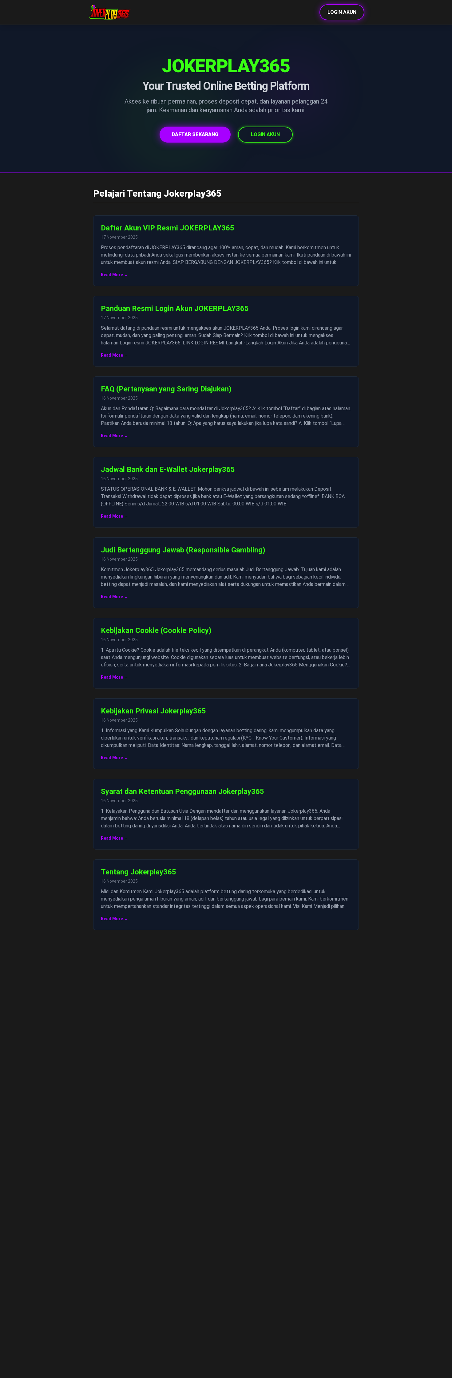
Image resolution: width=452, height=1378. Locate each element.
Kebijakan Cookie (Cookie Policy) (156, 630)
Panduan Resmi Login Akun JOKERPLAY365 (175, 308)
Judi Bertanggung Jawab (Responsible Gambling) (183, 550)
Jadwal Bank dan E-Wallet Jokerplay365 (168, 469)
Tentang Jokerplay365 (138, 872)
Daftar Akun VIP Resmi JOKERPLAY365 (167, 228)
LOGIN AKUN (341, 12)
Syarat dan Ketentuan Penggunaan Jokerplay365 (182, 791)
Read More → (114, 274)
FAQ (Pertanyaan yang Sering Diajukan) (166, 389)
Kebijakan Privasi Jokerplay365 (153, 711)
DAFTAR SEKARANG (195, 134)
